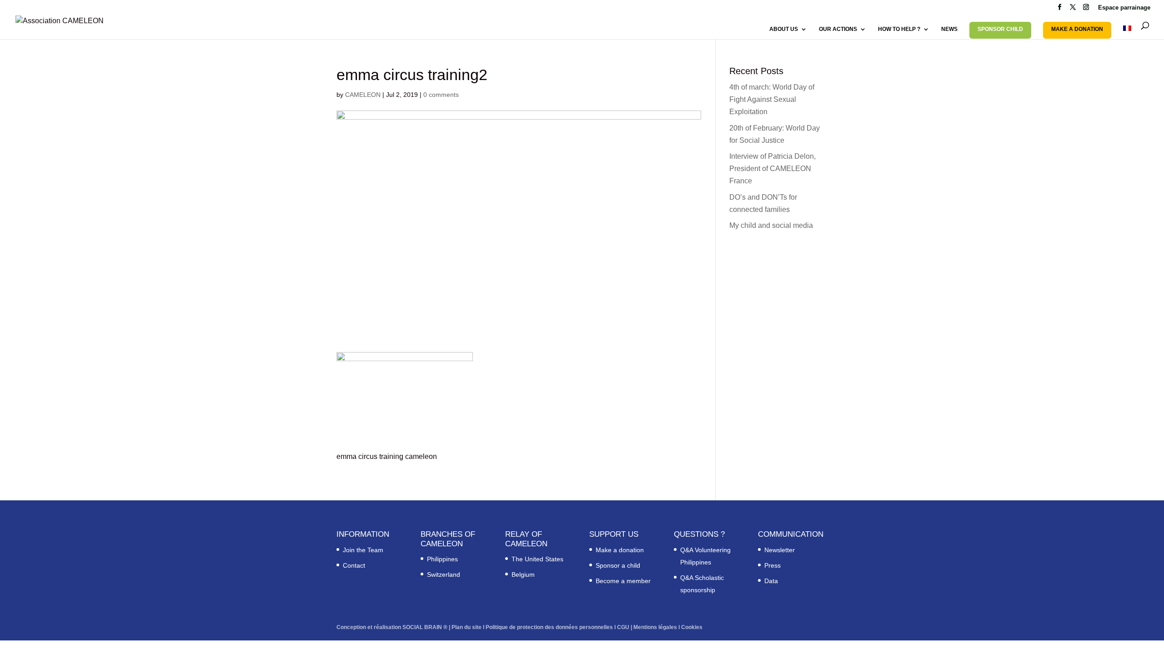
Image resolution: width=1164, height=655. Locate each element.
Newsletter (779, 550)
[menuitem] (1127, 32)
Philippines (442, 559)
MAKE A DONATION (1077, 29)
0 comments (441, 94)
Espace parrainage (1124, 8)
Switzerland (443, 574)
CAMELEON (363, 94)
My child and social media (771, 225)
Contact (354, 565)
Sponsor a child (618, 565)
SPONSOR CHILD (1000, 29)
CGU (623, 627)
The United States (537, 559)
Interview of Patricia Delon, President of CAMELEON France (772, 168)
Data (771, 580)
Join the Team (363, 550)
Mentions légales (655, 627)
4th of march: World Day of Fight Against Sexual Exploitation (771, 99)
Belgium (523, 574)
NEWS (949, 29)
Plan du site (467, 627)
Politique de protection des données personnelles (549, 627)
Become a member (623, 580)
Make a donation (620, 550)
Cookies (691, 627)
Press (772, 565)
